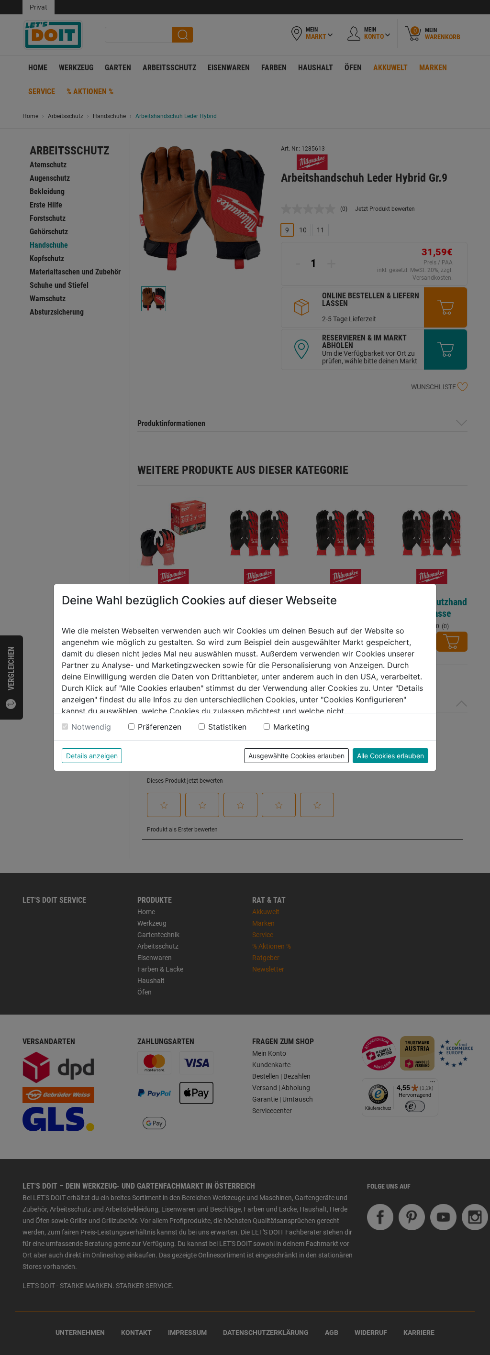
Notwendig (91, 727)
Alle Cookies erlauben (390, 756)
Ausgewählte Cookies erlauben (296, 756)
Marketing (291, 727)
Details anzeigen (92, 756)
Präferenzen (159, 727)
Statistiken (227, 727)
